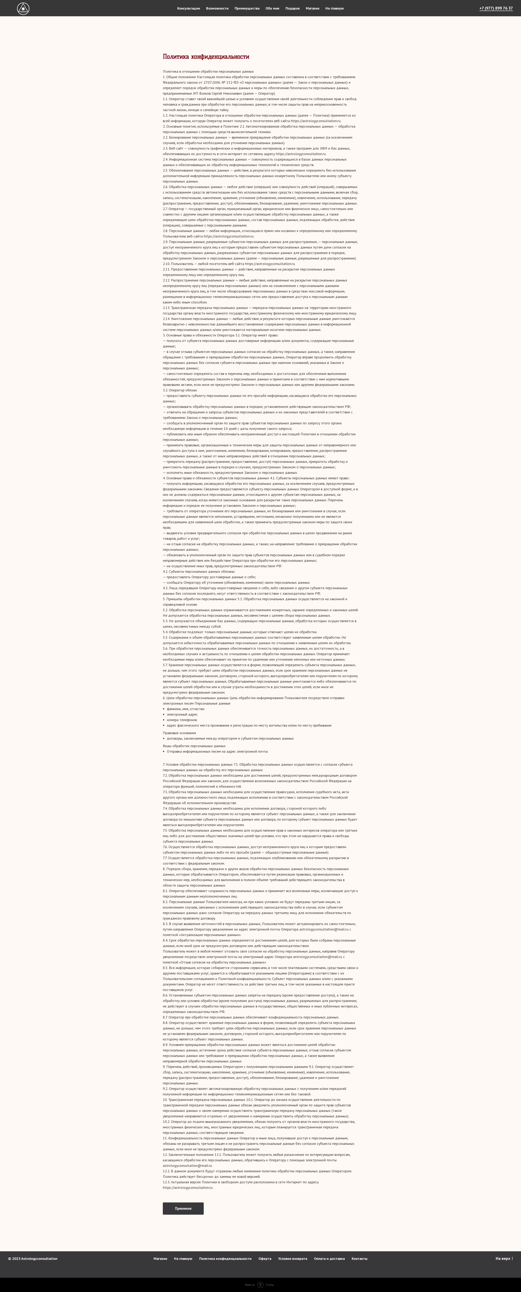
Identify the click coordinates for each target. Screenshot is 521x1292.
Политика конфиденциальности (225, 1258)
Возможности (217, 8)
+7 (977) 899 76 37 (496, 8)
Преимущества (247, 8)
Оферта (264, 1258)
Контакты (359, 1258)
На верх (503, 1258)
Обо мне (272, 8)
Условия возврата (292, 1258)
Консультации (188, 8)
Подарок (293, 8)
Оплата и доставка (329, 1258)
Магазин (312, 8)
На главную (334, 8)
